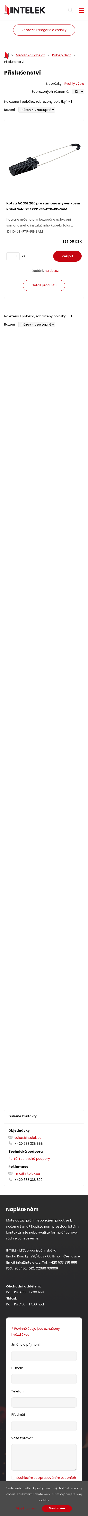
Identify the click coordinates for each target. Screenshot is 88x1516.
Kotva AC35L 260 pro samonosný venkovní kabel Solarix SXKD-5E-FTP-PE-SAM (43, 206)
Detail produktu (44, 285)
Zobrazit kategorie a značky (44, 30)
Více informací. (26, 1508)
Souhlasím (57, 1508)
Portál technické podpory (29, 1158)
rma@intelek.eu (27, 1173)
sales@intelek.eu (28, 1137)
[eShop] (6, 55)
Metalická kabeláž (30, 55)
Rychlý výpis (74, 83)
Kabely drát (61, 55)
